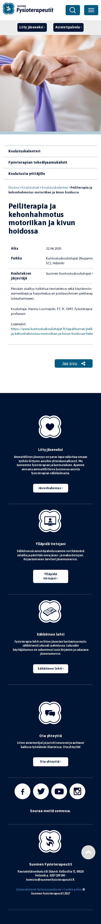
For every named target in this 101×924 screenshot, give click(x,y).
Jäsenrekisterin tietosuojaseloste (38, 889)
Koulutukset (30, 187)
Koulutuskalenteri (24, 151)
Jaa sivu (70, 363)
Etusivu (13, 187)
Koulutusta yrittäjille (26, 173)
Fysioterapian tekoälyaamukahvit (37, 162)
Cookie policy (72, 889)
